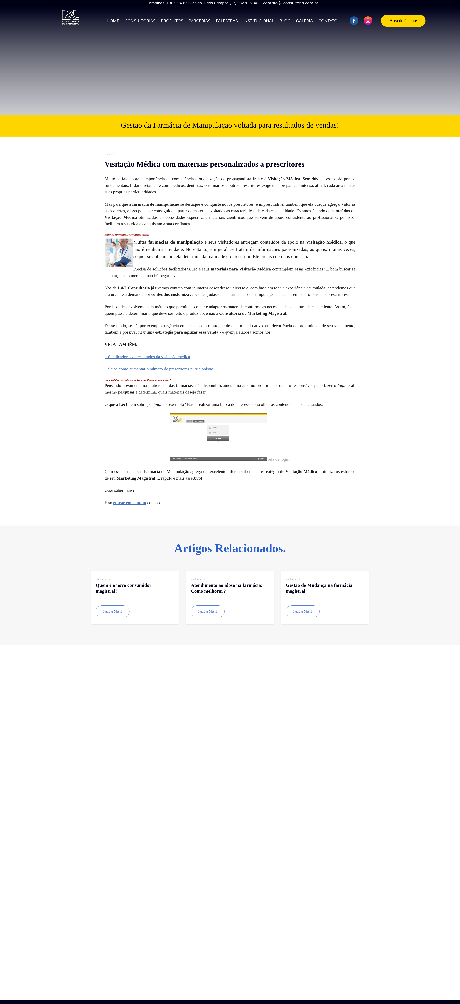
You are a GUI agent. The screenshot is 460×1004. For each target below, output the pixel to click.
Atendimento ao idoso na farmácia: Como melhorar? (226, 588)
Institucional (258, 21)
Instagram (368, 20)
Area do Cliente (403, 20)
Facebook (354, 20)
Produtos (172, 21)
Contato (327, 21)
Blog (285, 21)
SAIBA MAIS (113, 611)
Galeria (304, 21)
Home (113, 21)
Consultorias (140, 21)
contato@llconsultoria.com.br (290, 3)
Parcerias (199, 21)
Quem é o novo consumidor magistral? (123, 588)
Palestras (227, 21)
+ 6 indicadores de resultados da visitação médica (147, 356)
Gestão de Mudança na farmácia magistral (319, 588)
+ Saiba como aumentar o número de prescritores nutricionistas (159, 368)
